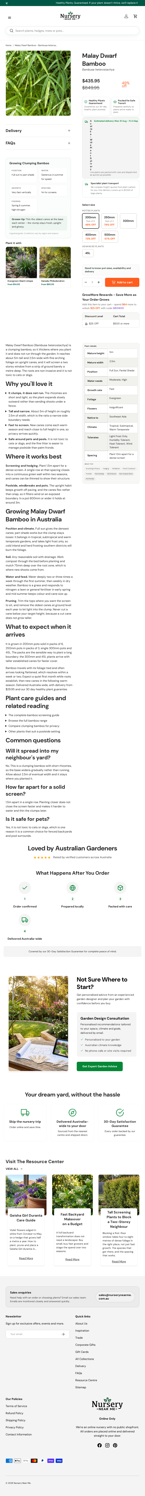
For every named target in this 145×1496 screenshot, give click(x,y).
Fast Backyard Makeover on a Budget (72, 1219)
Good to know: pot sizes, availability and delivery (108, 270)
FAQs (78, 1373)
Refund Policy (14, 1413)
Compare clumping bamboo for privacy (33, 726)
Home (8, 45)
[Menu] (9, 18)
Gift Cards (82, 1352)
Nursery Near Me (22, 1483)
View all (12, 1169)
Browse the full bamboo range (27, 720)
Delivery (80, 1366)
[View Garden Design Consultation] (38, 1023)
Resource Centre (86, 1380)
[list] (38, 83)
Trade (79, 1338)
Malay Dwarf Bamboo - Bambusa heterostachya (36, 45)
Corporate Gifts (85, 1345)
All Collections (84, 1359)
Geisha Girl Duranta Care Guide (26, 1217)
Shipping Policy (15, 1420)
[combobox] (72, 30)
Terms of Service (16, 1406)
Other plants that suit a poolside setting (34, 731)
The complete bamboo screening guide (33, 715)
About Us (81, 1323)
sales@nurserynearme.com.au (115, 1296)
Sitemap (80, 1387)
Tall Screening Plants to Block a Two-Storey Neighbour (119, 1219)
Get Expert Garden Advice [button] (99, 1066)
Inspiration (82, 1330)
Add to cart (125, 282)
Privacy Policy (15, 1427)
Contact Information (19, 1434)
